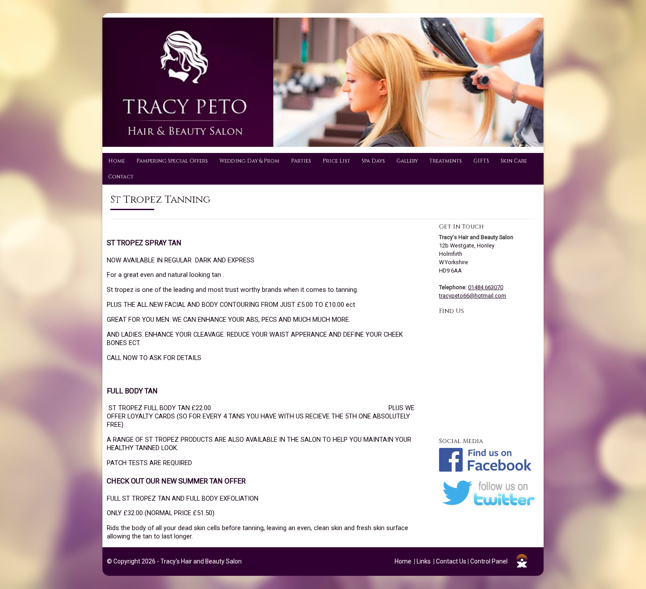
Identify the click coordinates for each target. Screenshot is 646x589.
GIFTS (481, 160)
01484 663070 (485, 287)
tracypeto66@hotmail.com (472, 295)
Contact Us (451, 561)
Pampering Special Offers (172, 160)
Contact (121, 176)
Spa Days (373, 160)
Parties (301, 160)
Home (116, 160)
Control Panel (489, 561)
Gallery (407, 160)
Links (424, 561)
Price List (336, 160)
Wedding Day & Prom (249, 160)
